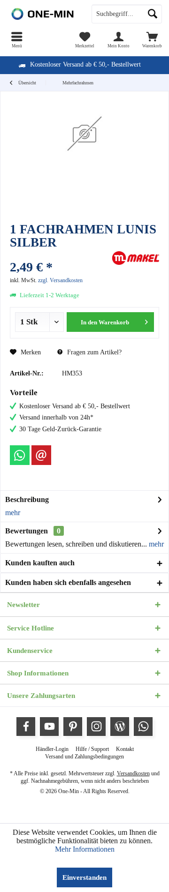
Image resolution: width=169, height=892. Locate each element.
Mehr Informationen (85, 849)
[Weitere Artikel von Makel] (135, 258)
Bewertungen (26, 531)
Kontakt (125, 749)
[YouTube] (49, 726)
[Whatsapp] (20, 455)
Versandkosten (133, 773)
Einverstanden (84, 877)
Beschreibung (27, 499)
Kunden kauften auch (40, 563)
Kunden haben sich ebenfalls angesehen (68, 582)
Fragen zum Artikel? (93, 352)
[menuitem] (17, 39)
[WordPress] (119, 726)
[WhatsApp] (143, 726)
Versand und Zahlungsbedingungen (84, 756)
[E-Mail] (41, 455)
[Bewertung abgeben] (60, 254)
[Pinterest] (72, 726)
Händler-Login (52, 749)
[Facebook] (25, 726)
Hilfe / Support (92, 749)
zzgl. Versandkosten (60, 280)
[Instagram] (96, 726)
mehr (12, 513)
